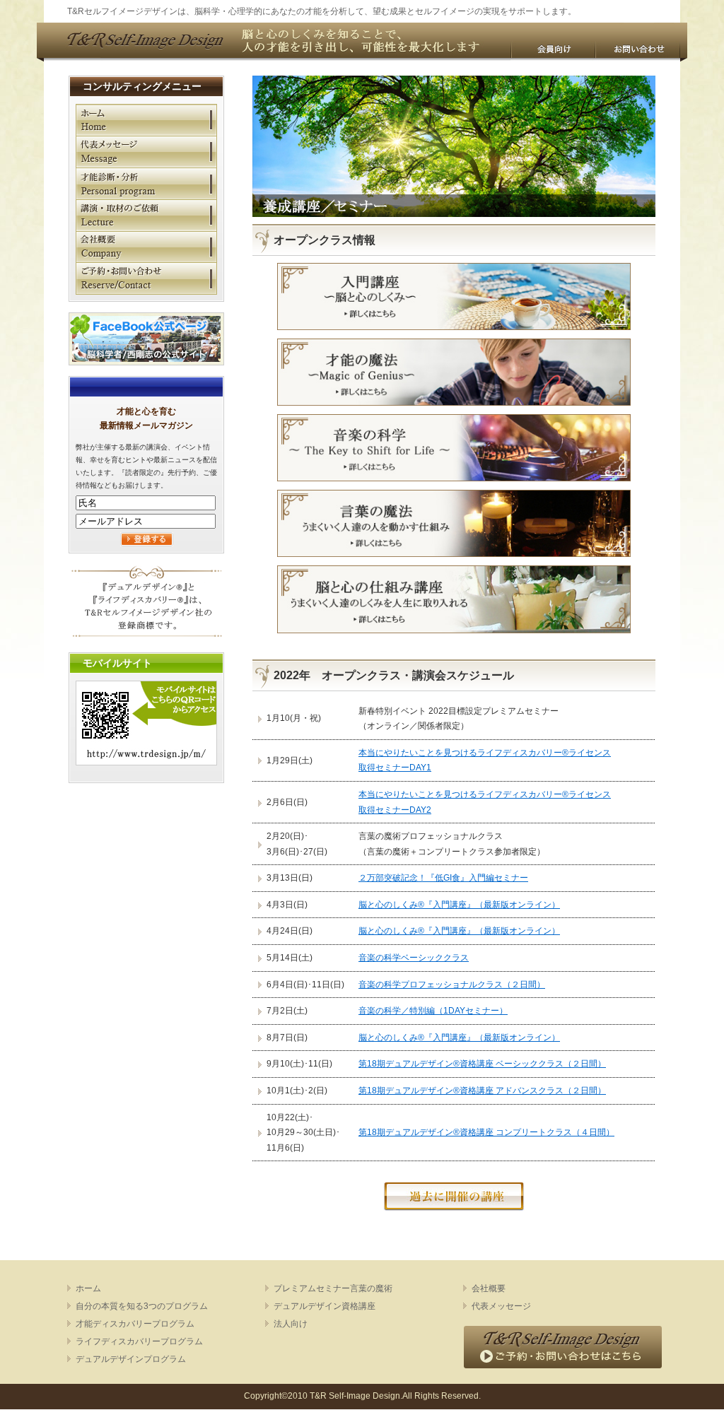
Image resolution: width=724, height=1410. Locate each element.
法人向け (291, 1324)
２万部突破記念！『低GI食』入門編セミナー (443, 878)
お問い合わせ (637, 50)
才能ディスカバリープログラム (135, 1324)
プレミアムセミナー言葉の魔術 (333, 1288)
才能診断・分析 (146, 183)
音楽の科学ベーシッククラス (413, 958)
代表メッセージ (146, 152)
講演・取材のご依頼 (146, 215)
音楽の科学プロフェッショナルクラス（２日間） (451, 984)
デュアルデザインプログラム (131, 1359)
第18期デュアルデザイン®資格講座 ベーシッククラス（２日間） (482, 1064)
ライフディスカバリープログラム (139, 1341)
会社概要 (146, 247)
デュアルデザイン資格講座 (324, 1306)
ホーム (146, 120)
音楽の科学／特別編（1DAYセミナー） (433, 1011)
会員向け (552, 50)
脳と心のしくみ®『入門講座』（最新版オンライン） (459, 905)
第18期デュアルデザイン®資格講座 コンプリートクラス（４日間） (486, 1132)
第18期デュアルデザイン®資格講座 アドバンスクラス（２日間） (482, 1090)
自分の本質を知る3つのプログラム (142, 1306)
